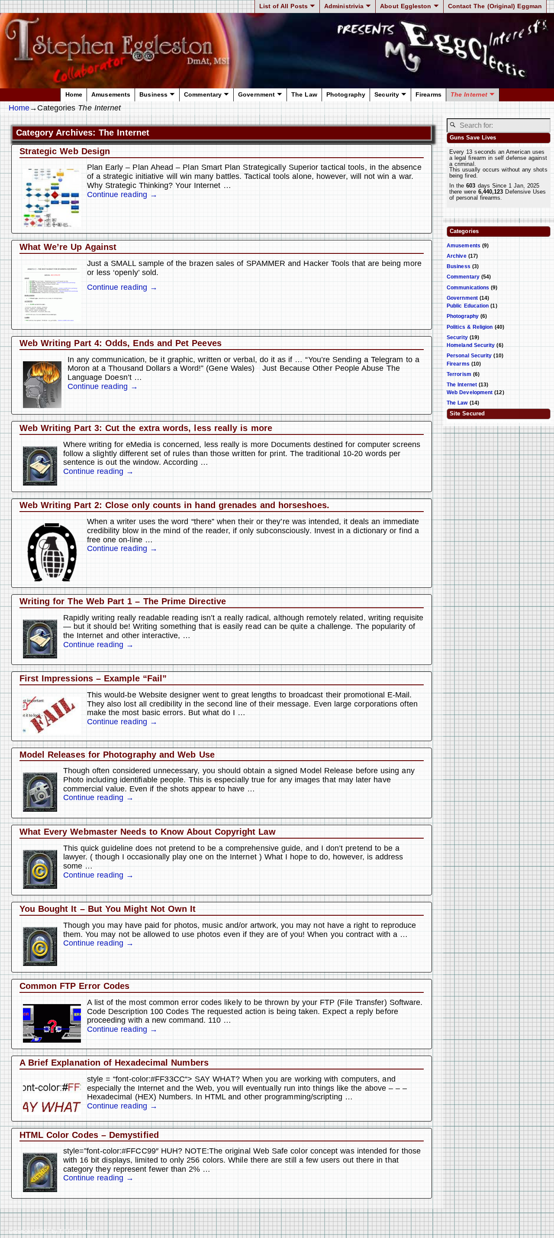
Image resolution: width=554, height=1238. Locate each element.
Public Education (468, 306)
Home (73, 94)
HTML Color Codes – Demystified (89, 1135)
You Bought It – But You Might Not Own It (107, 909)
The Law (304, 94)
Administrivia (344, 6)
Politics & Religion (470, 327)
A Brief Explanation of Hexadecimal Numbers (114, 1062)
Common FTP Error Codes (74, 986)
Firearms (428, 94)
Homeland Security (471, 345)
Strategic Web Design (64, 151)
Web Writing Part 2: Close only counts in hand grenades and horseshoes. (174, 505)
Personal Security (469, 356)
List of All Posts (283, 6)
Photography (345, 94)
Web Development (470, 392)
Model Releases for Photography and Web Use (117, 754)
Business (153, 94)
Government (256, 94)
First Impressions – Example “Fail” (93, 678)
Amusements (110, 94)
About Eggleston (405, 6)
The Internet (469, 94)
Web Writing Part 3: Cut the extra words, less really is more (145, 428)
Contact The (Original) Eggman (495, 6)
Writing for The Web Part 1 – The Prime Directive (122, 601)
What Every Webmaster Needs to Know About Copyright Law (147, 831)
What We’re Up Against (68, 247)
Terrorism (459, 374)
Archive (457, 256)
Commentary (203, 94)
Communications (468, 288)
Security (386, 94)
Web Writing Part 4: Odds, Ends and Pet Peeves (120, 343)
